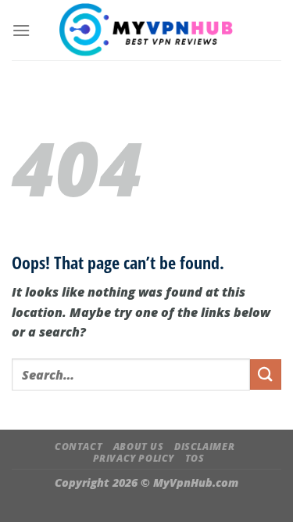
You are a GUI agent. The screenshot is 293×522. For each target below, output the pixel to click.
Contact (78, 446)
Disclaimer (204, 446)
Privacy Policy (134, 458)
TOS (195, 458)
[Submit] (265, 374)
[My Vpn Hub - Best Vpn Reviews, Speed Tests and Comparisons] (146, 29)
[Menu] (21, 30)
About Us (138, 446)
